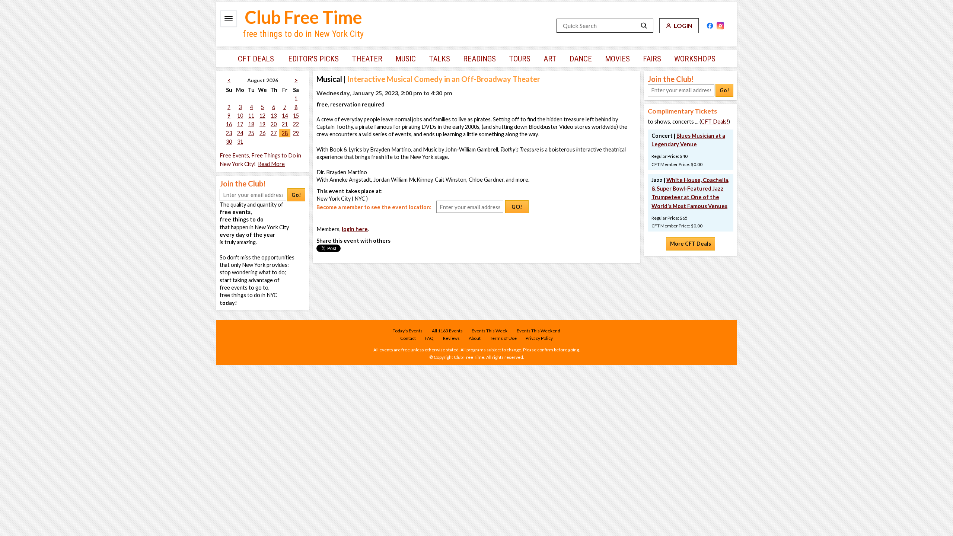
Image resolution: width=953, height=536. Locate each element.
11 (251, 115)
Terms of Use (503, 338)
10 (240, 115)
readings (479, 58)
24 (240, 133)
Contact (408, 338)
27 (274, 133)
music (405, 58)
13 (274, 115)
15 (296, 115)
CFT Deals (256, 58)
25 (251, 133)
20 (274, 124)
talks (439, 58)
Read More (271, 164)
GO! (517, 207)
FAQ (429, 338)
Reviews (451, 338)
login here (355, 229)
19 (262, 124)
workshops (694, 58)
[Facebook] (710, 26)
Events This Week (489, 331)
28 (285, 133)
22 (296, 124)
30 (229, 141)
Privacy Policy (539, 338)
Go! (296, 195)
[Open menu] (228, 18)
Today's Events (408, 331)
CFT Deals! (715, 121)
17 (240, 124)
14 (285, 115)
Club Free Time (303, 17)
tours (519, 58)
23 (229, 133)
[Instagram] (720, 26)
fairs (652, 58)
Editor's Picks (313, 58)
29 (296, 133)
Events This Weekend (538, 331)
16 (229, 124)
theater (367, 58)
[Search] (644, 25)
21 (285, 124)
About (475, 338)
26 (262, 133)
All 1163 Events (447, 331)
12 (262, 115)
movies (617, 58)
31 (240, 141)
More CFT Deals (690, 243)
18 (251, 124)
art (550, 58)
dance (581, 58)
